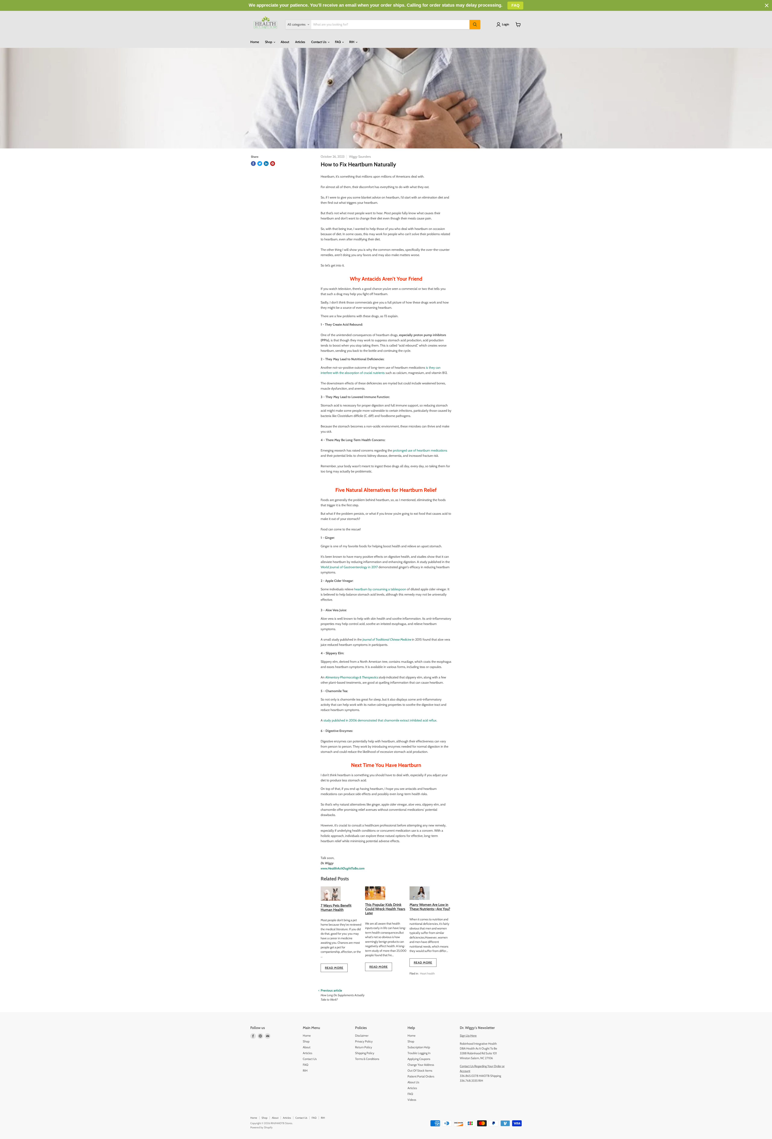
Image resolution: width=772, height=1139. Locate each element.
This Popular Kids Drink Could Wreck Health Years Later (385, 908)
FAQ (338, 42)
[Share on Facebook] (253, 163)
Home (254, 42)
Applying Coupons (419, 1059)
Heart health (427, 973)
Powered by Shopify (261, 1127)
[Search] (474, 24)
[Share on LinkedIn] (266, 163)
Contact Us (319, 42)
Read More (334, 968)
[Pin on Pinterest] (272, 163)
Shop (269, 42)
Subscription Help (419, 1047)
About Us (413, 1082)
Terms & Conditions (367, 1059)
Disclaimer (362, 1035)
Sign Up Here (468, 1035)
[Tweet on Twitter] (259, 163)
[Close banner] (766, 5)
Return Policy (363, 1047)
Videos (412, 1100)
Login (505, 24)
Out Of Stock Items (420, 1070)
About (285, 42)
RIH (352, 42)
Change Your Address (421, 1065)
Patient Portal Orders (421, 1076)
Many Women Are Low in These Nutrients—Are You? (430, 906)
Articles (300, 42)
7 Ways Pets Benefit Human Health (336, 907)
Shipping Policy (364, 1053)
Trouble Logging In (419, 1053)
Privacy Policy (364, 1041)
